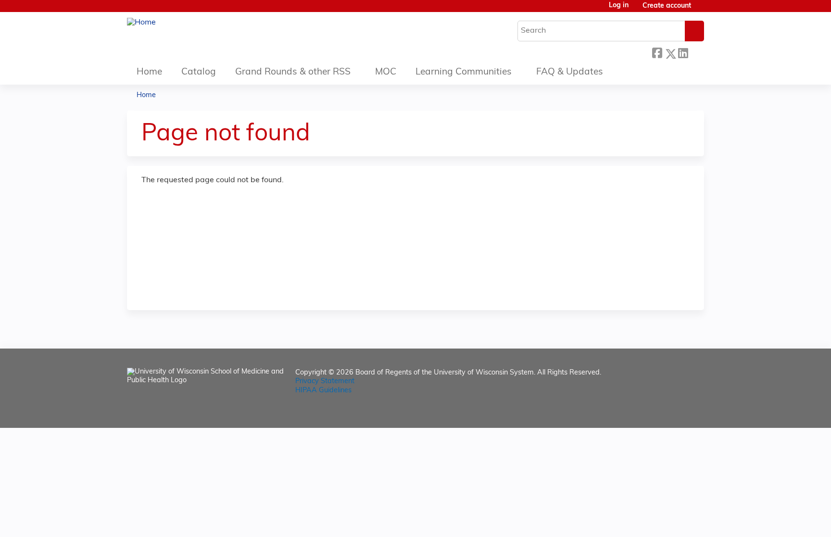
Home (149, 72)
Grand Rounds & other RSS (293, 72)
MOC (385, 72)
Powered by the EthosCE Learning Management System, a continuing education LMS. (670, 412)
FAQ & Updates (569, 72)
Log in (619, 5)
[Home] (141, 23)
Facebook (657, 51)
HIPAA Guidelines (323, 390)
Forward (696, 51)
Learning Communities (464, 72)
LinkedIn (683, 51)
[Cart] (701, 9)
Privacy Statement (324, 381)
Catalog (198, 72)
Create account (666, 6)
